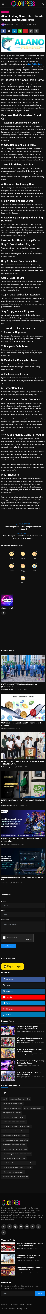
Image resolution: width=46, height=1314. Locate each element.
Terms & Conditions (8, 1308)
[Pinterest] (32, 1226)
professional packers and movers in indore (17, 1154)
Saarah (3, 728)
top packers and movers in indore (14, 1117)
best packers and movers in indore (14, 1122)
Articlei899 (20, 1248)
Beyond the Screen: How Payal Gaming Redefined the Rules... (30, 1062)
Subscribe (40, 1294)
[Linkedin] (38, 1226)
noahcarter (4, 883)
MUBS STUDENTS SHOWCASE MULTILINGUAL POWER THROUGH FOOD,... (22, 763)
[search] (43, 3)
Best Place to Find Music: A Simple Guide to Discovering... (30, 1245)
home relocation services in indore (14, 1158)
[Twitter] (9, 1226)
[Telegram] (26, 1226)
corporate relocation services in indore (15, 1140)
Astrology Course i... (23, 1272)
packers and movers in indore (20, 1099)
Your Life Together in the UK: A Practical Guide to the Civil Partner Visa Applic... (23, 537)
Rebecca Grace (5, 844)
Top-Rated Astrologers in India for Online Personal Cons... (30, 1268)
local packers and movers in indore (14, 1145)
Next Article (21, 533)
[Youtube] (21, 1226)
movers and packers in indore (12, 1103)
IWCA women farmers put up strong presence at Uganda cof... (29, 1039)
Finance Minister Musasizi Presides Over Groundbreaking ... (29, 1050)
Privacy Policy (22, 1308)
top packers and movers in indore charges (16, 1126)
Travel (5, 1099)
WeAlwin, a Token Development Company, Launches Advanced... (22, 724)
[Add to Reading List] (36, 31)
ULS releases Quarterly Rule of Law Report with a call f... (29, 1073)
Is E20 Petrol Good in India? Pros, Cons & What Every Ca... (22, 801)
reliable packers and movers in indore (15, 1135)
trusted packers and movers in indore (15, 1131)
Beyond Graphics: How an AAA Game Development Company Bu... (21, 840)
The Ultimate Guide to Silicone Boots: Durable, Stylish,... (28, 1256)
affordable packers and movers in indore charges (19, 1163)
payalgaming (21, 1065)
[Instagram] (15, 1226)
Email (3, 911)
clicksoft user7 (7, 608)
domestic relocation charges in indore (15, 1149)
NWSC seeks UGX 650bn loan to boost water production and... (19, 685)
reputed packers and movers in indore (15, 1176)
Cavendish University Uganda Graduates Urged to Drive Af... (27, 1028)
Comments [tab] (6, 895)
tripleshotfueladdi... (7, 805)
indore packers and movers (12, 1113)
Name (3, 901)
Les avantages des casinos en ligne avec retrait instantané (23, 528)
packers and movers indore (12, 1108)
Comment (5, 920)
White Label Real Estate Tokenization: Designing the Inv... (22, 878)
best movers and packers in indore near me (17, 1167)
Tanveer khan (21, 1260)
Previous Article (24, 524)
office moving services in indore (13, 1172)
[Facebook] (3, 1226)
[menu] (2, 3)
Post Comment (8, 946)
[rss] (3, 1232)
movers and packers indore (33, 1108)
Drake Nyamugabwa (7, 689)
